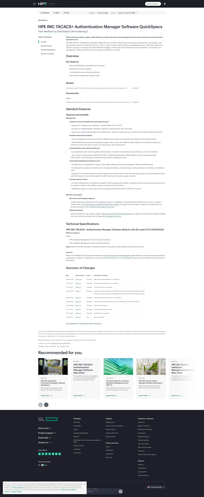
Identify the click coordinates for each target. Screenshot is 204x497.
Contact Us (141, 422)
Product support (111, 429)
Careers (75, 429)
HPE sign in (141, 451)
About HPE (76, 422)
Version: (113, 13)
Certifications (142, 468)
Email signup (142, 433)
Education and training (145, 429)
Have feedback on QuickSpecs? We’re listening (62, 31)
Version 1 (78, 317)
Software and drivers (112, 433)
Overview (44, 42)
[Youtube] (56, 454)
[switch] (41, 465)
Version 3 (78, 309)
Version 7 (78, 291)
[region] (102, 383)
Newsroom (109, 457)
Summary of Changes (47, 54)
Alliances (140, 464)
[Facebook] (53, 454)
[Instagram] (46, 454)
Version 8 (78, 287)
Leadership (76, 449)
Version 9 (78, 283)
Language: (92, 13)
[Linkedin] (39, 454)
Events (108, 446)
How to (43, 428)
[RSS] (59, 454)
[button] (84, 484)
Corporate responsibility (80, 433)
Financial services (143, 440)
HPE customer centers (144, 447)
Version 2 (78, 313)
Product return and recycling (114, 426)
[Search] (50, 4)
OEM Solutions (110, 422)
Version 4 (78, 305)
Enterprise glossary (143, 436)
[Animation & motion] (42, 465)
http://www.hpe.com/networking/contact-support (101, 204)
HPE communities (143, 444)
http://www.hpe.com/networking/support (117, 214)
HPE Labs (76, 436)
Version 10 (78, 279)
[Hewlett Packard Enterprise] (42, 4)
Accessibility (77, 426)
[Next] (46, 405)
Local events (109, 454)
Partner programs (143, 475)
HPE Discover (110, 450)
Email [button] (43, 438)
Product (45, 433)
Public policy (77, 453)
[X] (43, 454)
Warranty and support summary (102, 207)
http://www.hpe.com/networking (60, 343)
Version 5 (78, 301)
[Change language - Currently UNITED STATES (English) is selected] (165, 4)
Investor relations (78, 445)
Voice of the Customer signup (147, 454)
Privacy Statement (18, 487)
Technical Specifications (48, 50)
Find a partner (142, 472)
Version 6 (78, 297)
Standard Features (46, 46)
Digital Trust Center (144, 426)
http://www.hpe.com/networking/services (118, 255)
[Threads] (49, 454)
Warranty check (110, 436)
